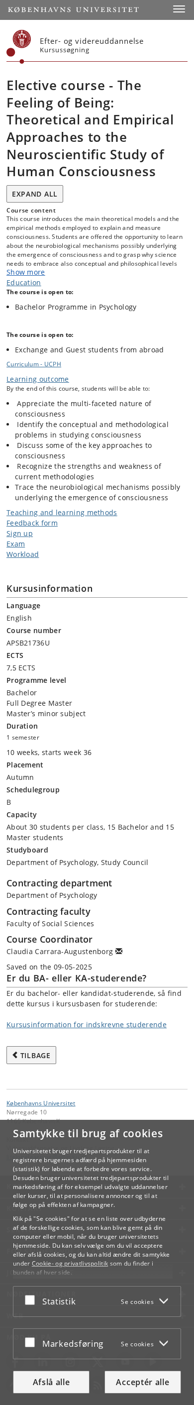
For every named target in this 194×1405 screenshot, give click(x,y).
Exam (15, 543)
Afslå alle (51, 1382)
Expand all (35, 194)
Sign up (19, 533)
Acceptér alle (142, 1382)
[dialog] (97, 1262)
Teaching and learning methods (61, 512)
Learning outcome (37, 379)
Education (23, 282)
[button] (179, 8)
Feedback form (32, 523)
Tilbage (35, 1055)
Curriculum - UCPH (33, 364)
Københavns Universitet (41, 1103)
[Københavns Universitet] (18, 47)
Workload (22, 554)
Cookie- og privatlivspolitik (70, 1263)
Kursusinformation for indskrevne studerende (86, 1024)
